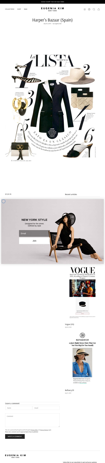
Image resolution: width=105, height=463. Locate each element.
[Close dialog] (3, 201)
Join (34, 241)
